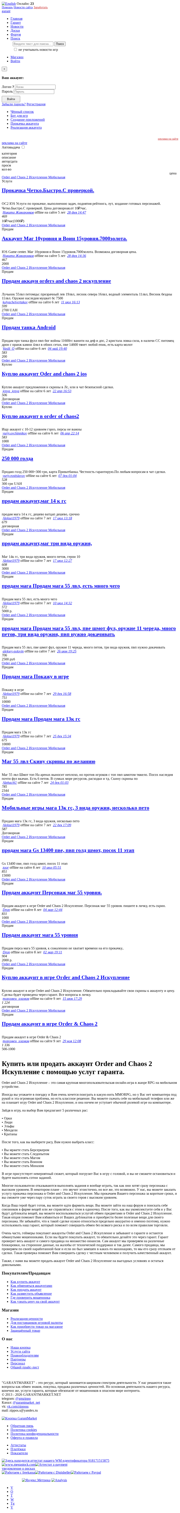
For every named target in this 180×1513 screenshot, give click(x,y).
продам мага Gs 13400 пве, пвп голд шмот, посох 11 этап (68, 850)
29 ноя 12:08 (72, 1041)
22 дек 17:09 (62, 825)
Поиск (60, 44)
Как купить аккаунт (25, 1282)
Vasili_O (8, 348)
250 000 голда (17, 458)
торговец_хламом (16, 998)
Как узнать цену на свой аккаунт (35, 1301)
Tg (12, 1503)
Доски (15, 30)
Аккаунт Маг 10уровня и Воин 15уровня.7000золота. (64, 238)
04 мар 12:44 (52, 910)
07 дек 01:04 (67, 476)
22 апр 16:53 (62, 391)
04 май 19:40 (57, 348)
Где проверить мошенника (30, 1297)
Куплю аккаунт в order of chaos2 (40, 416)
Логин (8, 87)
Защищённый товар (25, 1330)
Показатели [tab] (19, 1453)
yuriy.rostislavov (14, 476)
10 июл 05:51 (51, 867)
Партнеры (18, 1359)
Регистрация (36, 104)
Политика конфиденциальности (35, 1434)
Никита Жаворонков (18, 212)
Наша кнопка (21, 1347)
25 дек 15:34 (62, 736)
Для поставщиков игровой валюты (37, 1322)
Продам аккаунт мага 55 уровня (40, 935)
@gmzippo (23, 1398)
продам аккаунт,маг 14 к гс (34, 501)
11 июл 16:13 (70, 302)
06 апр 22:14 (69, 433)
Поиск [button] (15, 38)
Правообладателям (25, 1355)
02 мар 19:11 (52, 952)
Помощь (7, 7)
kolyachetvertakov (15, 302)
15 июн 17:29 (72, 998)
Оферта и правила (24, 1438)
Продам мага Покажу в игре (35, 676)
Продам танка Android (29, 327)
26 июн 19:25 (66, 651)
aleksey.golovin (13, 651)
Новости (17, 26)
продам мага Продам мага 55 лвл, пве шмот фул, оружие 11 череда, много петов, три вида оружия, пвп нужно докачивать (89, 631)
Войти (15, 61)
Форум (16, 34)
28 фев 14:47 (76, 212)
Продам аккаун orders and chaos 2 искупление (56, 281)
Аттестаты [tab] (18, 1445)
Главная (16, 18)
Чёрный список (22, 112)
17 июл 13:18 (62, 518)
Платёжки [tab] (18, 1449)
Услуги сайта (20, 1351)
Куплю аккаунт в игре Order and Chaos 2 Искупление (66, 977)
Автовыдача (11, 147)
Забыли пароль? (14, 104)
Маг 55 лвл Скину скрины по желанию (48, 761)
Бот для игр (19, 115)
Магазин (17, 57)
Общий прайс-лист (25, 1367)
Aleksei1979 (11, 518)
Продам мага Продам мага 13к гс (41, 719)
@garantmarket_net (26, 1402)
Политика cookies (24, 1430)
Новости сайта (23, 7)
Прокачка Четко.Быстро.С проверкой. (48, 190)
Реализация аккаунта (26, 127)
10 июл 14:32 (62, 603)
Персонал (18, 1363)
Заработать (41, 7)
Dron (6, 910)
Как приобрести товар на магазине (37, 1326)
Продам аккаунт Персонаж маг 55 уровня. (52, 892)
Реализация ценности (27, 1319)
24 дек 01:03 (59, 782)
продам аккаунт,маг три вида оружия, (47, 543)
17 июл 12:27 (62, 560)
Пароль (7, 91)
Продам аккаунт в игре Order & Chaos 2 (49, 1024)
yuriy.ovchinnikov (15, 433)
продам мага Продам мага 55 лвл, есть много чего (61, 586)
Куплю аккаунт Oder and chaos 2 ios (44, 374)
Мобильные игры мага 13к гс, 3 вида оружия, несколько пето (75, 808)
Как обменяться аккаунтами (31, 1286)
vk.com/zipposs (18, 1406)
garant (6, 11)
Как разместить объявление (31, 1293)
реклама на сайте (168, 138)
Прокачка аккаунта (25, 123)
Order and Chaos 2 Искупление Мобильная (33, 177)
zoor (6, 867)
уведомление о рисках (18, 1468)
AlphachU (10, 782)
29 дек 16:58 (62, 694)
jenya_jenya (11, 391)
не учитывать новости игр (38, 49)
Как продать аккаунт (26, 1289)
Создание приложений (28, 119)
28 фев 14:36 (76, 256)
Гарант (16, 22)
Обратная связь (22, 1426)
